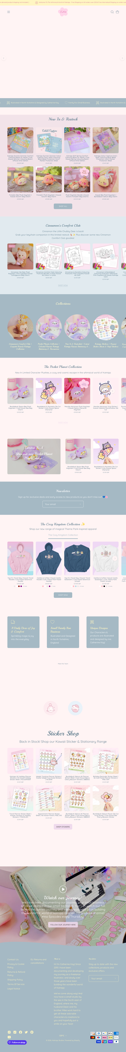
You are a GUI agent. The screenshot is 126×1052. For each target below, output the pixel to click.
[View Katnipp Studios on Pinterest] (32, 1032)
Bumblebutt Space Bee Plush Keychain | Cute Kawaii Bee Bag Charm (20, 408)
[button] (112, 12)
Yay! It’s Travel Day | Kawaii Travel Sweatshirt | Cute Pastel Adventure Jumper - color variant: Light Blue (76, 586)
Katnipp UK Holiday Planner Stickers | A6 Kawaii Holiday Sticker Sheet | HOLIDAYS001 (20, 778)
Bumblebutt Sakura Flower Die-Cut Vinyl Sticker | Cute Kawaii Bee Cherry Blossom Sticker (105, 815)
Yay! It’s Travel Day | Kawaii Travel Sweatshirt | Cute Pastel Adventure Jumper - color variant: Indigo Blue (78, 586)
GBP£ (61, 1035)
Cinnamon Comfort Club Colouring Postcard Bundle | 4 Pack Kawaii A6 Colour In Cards (49, 273)
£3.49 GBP (49, 163)
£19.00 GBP (20, 199)
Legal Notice (13, 988)
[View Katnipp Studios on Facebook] (20, 1032)
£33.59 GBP (77, 199)
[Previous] (3, 58)
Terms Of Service (15, 984)
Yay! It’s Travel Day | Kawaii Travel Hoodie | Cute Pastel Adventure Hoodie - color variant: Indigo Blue (14, 586)
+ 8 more (81, 586)
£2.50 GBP (77, 277)
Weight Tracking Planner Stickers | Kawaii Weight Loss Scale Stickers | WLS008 (49, 778)
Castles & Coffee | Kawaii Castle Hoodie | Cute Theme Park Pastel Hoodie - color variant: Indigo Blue (47, 586)
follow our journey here (63, 924)
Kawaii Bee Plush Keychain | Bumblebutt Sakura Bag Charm (105, 195)
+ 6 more (110, 586)
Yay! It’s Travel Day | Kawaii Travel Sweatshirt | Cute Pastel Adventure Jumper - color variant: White (71, 586)
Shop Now (63, 285)
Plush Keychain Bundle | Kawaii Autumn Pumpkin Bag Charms (77, 195)
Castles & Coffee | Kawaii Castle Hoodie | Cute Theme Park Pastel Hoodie (49, 579)
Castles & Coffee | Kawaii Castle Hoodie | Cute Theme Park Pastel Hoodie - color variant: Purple (49, 586)
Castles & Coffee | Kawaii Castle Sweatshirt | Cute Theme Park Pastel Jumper (106, 579)
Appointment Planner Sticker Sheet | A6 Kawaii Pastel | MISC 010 (49, 814)
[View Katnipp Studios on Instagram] (9, 1032)
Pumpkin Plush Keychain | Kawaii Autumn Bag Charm (49, 195)
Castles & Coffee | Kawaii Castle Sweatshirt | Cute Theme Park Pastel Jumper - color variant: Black (104, 586)
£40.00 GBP (20, 583)
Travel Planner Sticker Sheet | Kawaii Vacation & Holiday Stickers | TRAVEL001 (20, 815)
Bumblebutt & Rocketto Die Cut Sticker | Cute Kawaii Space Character (49, 408)
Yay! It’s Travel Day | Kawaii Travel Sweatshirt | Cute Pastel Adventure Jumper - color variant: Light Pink (73, 586)
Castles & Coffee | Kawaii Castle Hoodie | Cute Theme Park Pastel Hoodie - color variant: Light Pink (43, 586)
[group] (63, 2)
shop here (63, 70)
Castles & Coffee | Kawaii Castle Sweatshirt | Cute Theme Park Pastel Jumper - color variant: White (100, 586)
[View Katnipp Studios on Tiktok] (15, 1032)
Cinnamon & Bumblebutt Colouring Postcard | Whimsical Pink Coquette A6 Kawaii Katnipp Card (105, 274)
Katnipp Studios (58, 1040)
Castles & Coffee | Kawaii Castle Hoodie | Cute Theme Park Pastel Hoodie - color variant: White (45, 586)
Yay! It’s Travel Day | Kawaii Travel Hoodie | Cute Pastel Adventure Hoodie (20, 579)
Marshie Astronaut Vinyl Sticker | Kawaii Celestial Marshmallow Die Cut (105, 408)
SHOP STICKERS (63, 827)
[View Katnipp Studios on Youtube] (9, 1037)
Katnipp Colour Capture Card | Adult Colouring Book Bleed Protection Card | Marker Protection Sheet (105, 158)
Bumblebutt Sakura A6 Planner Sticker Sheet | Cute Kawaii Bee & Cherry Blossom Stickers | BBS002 (77, 778)
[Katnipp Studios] (63, 11)
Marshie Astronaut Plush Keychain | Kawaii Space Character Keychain (77, 408)
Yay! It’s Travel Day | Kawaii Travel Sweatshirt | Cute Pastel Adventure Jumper (77, 579)
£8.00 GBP (49, 277)
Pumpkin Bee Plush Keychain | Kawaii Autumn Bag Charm (20, 195)
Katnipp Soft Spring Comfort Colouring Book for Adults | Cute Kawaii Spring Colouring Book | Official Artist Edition (77, 158)
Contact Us (12, 959)
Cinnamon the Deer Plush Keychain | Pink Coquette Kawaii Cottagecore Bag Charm (20, 273)
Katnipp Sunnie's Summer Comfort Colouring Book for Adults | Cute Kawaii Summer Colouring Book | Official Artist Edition (20, 158)
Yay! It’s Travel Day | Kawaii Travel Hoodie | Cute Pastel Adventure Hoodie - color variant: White (16, 586)
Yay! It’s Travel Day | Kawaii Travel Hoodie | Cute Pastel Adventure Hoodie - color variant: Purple (21, 586)
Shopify (77, 1040)
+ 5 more (25, 586)
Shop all (63, 206)
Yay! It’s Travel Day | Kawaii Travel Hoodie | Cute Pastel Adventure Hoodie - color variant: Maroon (19, 586)
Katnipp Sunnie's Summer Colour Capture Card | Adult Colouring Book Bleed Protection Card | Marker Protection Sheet (49, 158)
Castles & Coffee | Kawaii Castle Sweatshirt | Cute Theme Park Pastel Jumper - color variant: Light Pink (102, 586)
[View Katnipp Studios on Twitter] (26, 1032)
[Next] (122, 58)
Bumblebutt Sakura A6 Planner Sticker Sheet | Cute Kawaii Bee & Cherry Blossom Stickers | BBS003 (77, 815)
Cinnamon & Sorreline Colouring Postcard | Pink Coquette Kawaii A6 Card (77, 273)
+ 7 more (53, 586)
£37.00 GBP (77, 583)
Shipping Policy (15, 979)
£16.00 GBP (20, 163)
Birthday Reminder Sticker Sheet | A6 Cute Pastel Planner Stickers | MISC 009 (105, 778)
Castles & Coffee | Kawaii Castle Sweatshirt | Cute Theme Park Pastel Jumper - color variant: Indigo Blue (106, 586)
